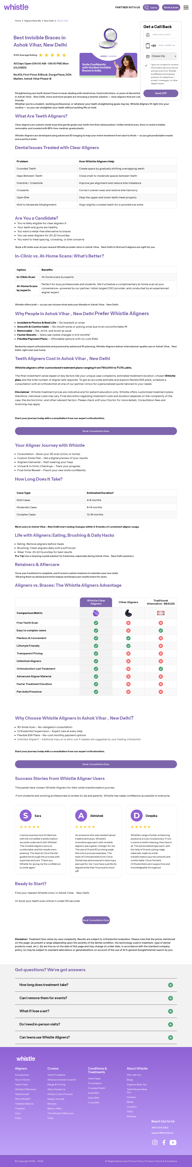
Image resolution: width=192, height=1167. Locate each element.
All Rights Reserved (116, 1161)
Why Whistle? (23, 1098)
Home (18, 20)
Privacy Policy (136, 1161)
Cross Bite (94, 1102)
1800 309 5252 (160, 1127)
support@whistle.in (162, 1132)
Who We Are (134, 1074)
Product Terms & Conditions (161, 1161)
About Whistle (137, 1068)
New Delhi (49, 20)
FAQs (18, 1118)
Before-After (54, 1108)
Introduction (22, 1074)
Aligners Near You (137, 1084)
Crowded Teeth (96, 1088)
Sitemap (131, 1116)
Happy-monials (55, 1098)
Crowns (52, 1068)
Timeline (20, 1108)
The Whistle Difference (60, 1113)
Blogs (130, 1079)
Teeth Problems (56, 1074)
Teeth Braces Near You (137, 1091)
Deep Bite (93, 1092)
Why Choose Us (56, 1089)
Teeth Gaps (94, 1078)
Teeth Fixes (21, 1084)
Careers (131, 1097)
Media (130, 1101)
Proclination (95, 1083)
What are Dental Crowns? (61, 1079)
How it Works (22, 1079)
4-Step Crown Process (60, 1094)
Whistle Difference (25, 1089)
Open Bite (93, 1097)
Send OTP (161, 93)
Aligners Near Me (32, 20)
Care (17, 1113)
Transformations (24, 1103)
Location (132, 1106)
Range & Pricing (56, 1084)
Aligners (21, 1068)
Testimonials (22, 1094)
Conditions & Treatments (97, 1070)
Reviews (52, 1103)
